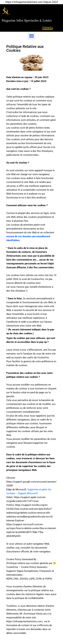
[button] (31, 36)
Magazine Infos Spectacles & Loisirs (27, 20)
